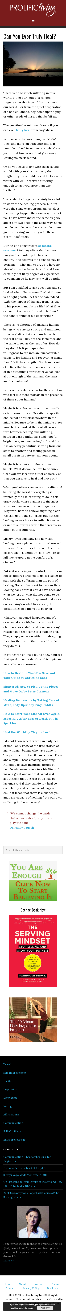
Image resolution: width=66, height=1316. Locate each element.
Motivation (10, 1097)
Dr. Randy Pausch (22, 827)
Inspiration (10, 1089)
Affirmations (11, 1114)
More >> (8, 1260)
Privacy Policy (31, 1288)
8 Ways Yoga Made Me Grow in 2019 (25, 1174)
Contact (38, 1284)
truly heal (23, 130)
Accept (45, 1308)
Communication (13, 1122)
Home (7, 1284)
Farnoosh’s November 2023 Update (25, 1168)
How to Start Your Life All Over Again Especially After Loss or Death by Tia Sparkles (31, 718)
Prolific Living (33, 9)
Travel (7, 1064)
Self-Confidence (13, 1131)
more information (26, 1308)
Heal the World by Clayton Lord (26, 732)
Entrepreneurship (14, 1139)
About (22, 1284)
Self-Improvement (14, 1072)
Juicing (7, 1106)
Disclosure (53, 1288)
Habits (7, 1081)
